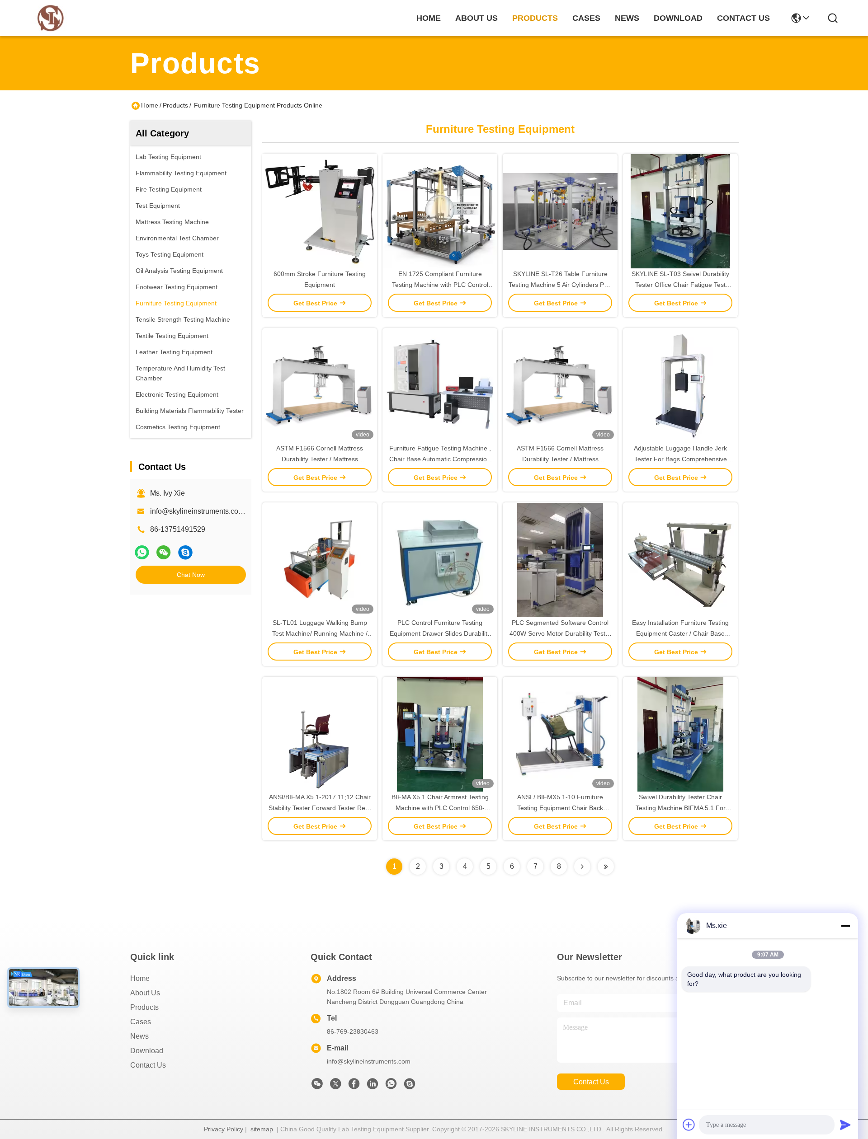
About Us (145, 993)
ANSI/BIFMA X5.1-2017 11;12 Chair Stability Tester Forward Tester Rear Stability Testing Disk (320, 807)
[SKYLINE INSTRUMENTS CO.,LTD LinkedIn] (372, 1086)
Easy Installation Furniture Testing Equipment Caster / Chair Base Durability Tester (680, 633)
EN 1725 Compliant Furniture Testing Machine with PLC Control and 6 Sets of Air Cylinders (440, 284)
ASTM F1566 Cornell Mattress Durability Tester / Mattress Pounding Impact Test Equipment (320, 459)
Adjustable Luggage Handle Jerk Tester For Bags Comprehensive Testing (680, 459)
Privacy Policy (223, 1129)
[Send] (845, 1124)
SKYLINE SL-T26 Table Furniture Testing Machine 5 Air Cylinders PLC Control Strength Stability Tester (560, 284)
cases (586, 18)
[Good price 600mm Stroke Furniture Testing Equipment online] (319, 211)
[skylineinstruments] (185, 552)
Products (175, 105)
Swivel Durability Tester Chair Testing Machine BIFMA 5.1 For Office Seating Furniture (681, 807)
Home (428, 18)
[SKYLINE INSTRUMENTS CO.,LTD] (51, 18)
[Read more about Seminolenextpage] (582, 866)
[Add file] (689, 1124)
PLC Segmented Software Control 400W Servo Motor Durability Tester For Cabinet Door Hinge (560, 633)
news (627, 18)
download (678, 18)
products (535, 18)
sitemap (261, 1129)
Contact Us (148, 1065)
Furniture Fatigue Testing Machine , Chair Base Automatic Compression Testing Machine (440, 459)
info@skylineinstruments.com (368, 1061)
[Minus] (845, 925)
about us (476, 18)
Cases (140, 1022)
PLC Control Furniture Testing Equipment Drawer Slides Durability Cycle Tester (440, 633)
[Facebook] (354, 1086)
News (139, 1036)
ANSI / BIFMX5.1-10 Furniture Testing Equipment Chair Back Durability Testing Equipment (560, 807)
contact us (743, 18)
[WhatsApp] (142, 552)
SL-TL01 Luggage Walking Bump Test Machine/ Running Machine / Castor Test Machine (320, 633)
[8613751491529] (391, 1086)
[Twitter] (335, 1086)
